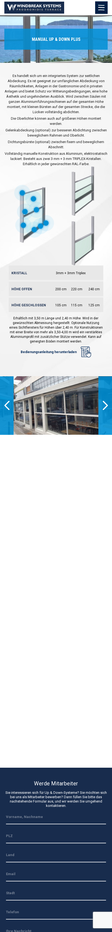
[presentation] (7, 405)
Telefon (12, 912)
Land (10, 855)
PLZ (9, 836)
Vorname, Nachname (24, 817)
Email (10, 874)
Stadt (10, 893)
